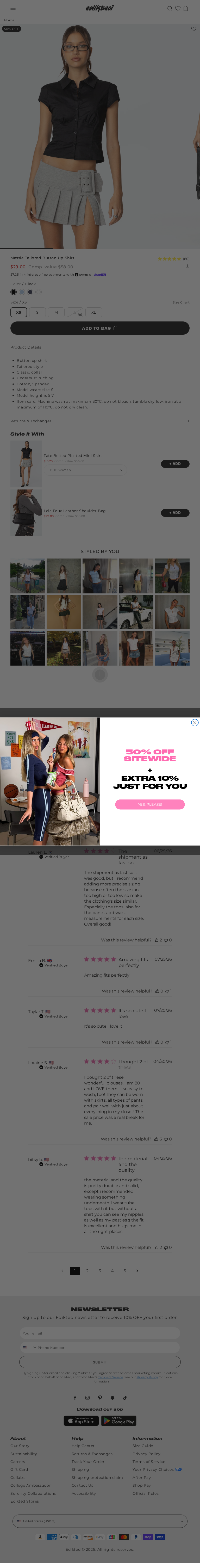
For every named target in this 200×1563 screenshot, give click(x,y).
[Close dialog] (194, 722)
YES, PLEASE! (150, 804)
